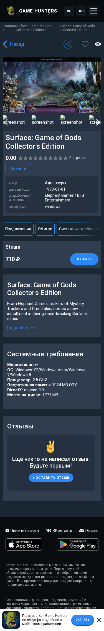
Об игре (45, 229)
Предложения (18, 229)
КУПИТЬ (84, 259)
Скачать (83, 619)
